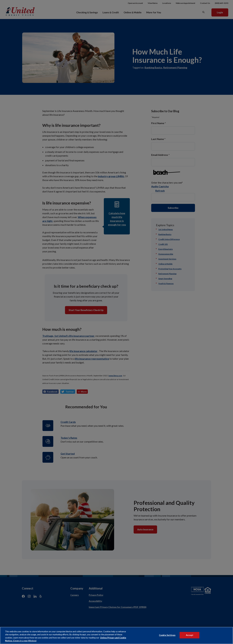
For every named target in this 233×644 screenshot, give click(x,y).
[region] (116, 635)
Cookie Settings (167, 635)
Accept (189, 635)
